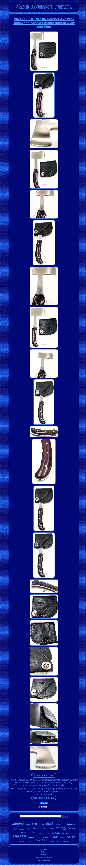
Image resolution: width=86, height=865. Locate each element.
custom (22, 832)
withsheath (55, 833)
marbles (21, 829)
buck (38, 837)
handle (71, 836)
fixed (49, 823)
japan (63, 825)
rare (45, 828)
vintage (61, 828)
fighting (52, 841)
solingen (22, 841)
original (66, 841)
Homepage (43, 849)
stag (35, 823)
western (62, 837)
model (59, 841)
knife (71, 823)
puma (42, 825)
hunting (18, 823)
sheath (19, 836)
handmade (41, 833)
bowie (54, 836)
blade (37, 828)
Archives (44, 852)
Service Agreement (44, 860)
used (48, 833)
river (15, 829)
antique (31, 837)
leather (41, 840)
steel (52, 828)
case (29, 828)
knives (32, 832)
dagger (57, 824)
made (72, 828)
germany (65, 833)
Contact (43, 855)
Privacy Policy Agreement (43, 857)
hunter (46, 837)
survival (30, 841)
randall (28, 824)
